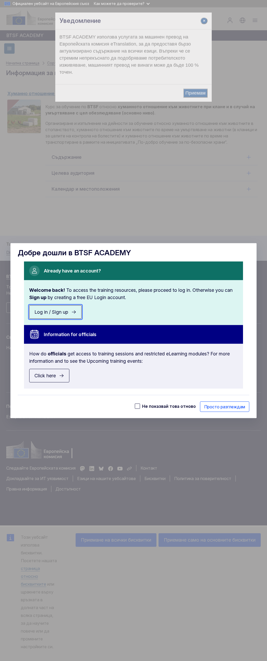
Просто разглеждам (224, 406)
